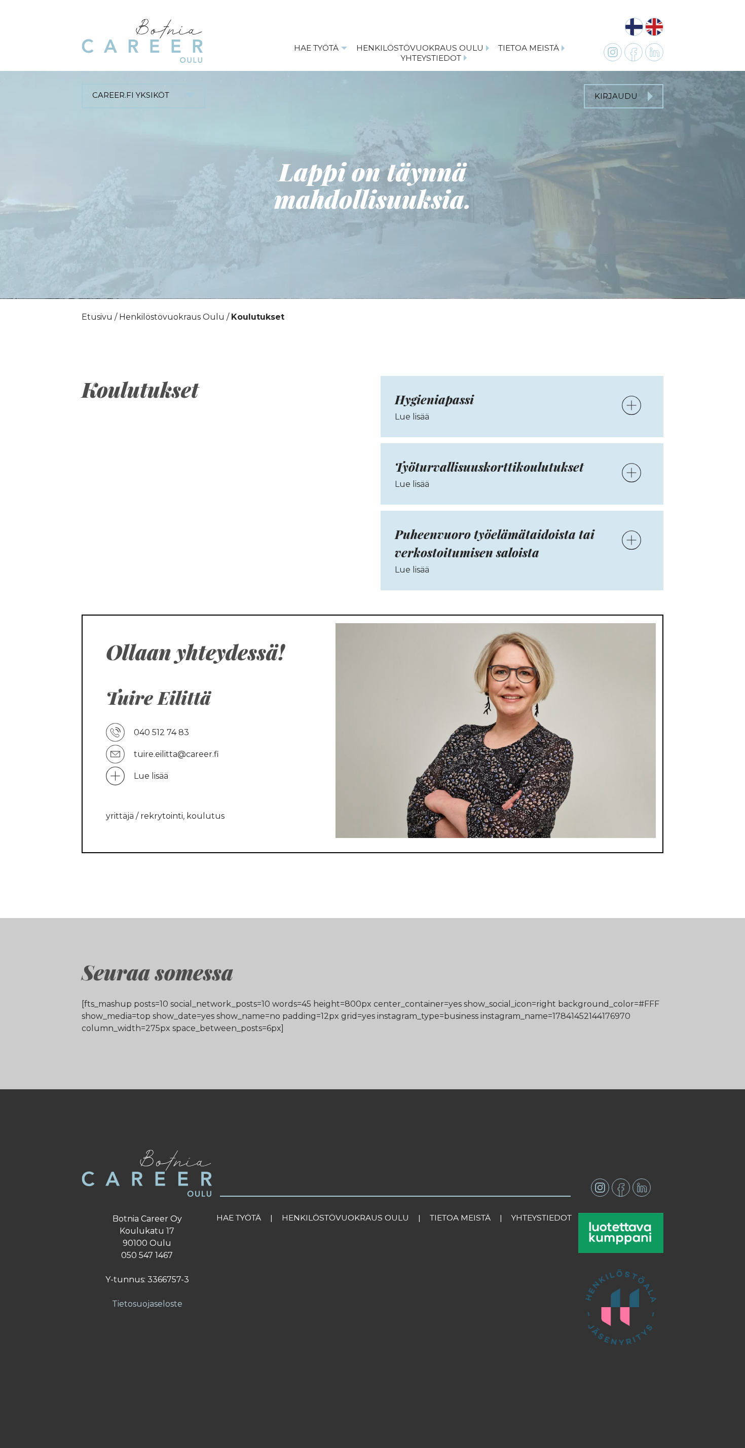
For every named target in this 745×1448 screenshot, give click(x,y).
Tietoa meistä (528, 48)
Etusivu (97, 317)
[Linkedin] (641, 1187)
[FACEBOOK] (633, 52)
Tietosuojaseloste (147, 1304)
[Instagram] (600, 1187)
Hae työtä (316, 48)
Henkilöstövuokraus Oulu (419, 48)
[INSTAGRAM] (613, 52)
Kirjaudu (616, 96)
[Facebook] (621, 1187)
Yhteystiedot (431, 58)
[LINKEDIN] (654, 52)
